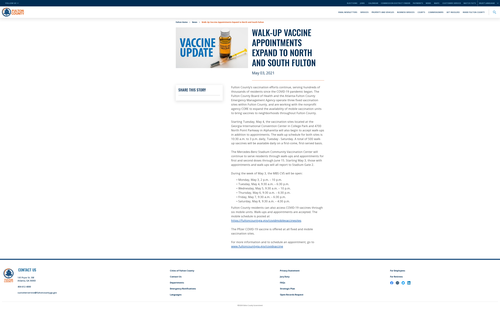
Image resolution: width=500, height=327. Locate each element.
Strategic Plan (287, 288)
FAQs (282, 282)
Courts (421, 12)
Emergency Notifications (183, 288)
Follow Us (10, 3)
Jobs (362, 3)
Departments (177, 282)
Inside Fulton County (474, 12)
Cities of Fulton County (182, 270)
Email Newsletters (347, 12)
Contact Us (176, 276)
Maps (436, 3)
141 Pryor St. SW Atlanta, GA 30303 (27, 279)
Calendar (373, 3)
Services (364, 12)
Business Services (405, 12)
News (428, 3)
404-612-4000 (24, 286)
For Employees (397, 270)
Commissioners (435, 12)
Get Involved (453, 12)
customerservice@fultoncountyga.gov (37, 292)
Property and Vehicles (383, 12)
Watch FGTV (470, 3)
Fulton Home (182, 22)
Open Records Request (291, 294)
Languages (176, 294)
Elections (352, 3)
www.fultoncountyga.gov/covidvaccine (257, 246)
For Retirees (396, 276)
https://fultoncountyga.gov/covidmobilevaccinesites (266, 220)
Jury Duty (284, 276)
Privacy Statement (290, 270)
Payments (418, 3)
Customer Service (451, 3)
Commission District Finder (395, 3)
